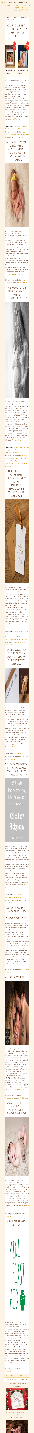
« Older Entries (9, 1375)
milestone (8, 452)
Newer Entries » (24, 1375)
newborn (12, 450)
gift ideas (8, 634)
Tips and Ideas (16, 463)
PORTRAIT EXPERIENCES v (20, 2)
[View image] (17, 1399)
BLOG (17, 5)
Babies (11, 282)
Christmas (17, 631)
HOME (2, 2)
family (17, 450)
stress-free (24, 631)
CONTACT (26, 5)
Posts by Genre (10, 639)
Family (7, 134)
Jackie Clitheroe (18, 137)
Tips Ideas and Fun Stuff (17, 134)
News (24, 132)
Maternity (13, 461)
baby (13, 452)
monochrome (18, 447)
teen (21, 450)
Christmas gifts (19, 126)
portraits (18, 452)
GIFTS (10, 7)
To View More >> (17, 119)
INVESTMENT (7, 5)
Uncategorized (9, 1098)
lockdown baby (19, 897)
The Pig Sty (17, 753)
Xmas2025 (16, 129)
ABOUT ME (19, 7)
